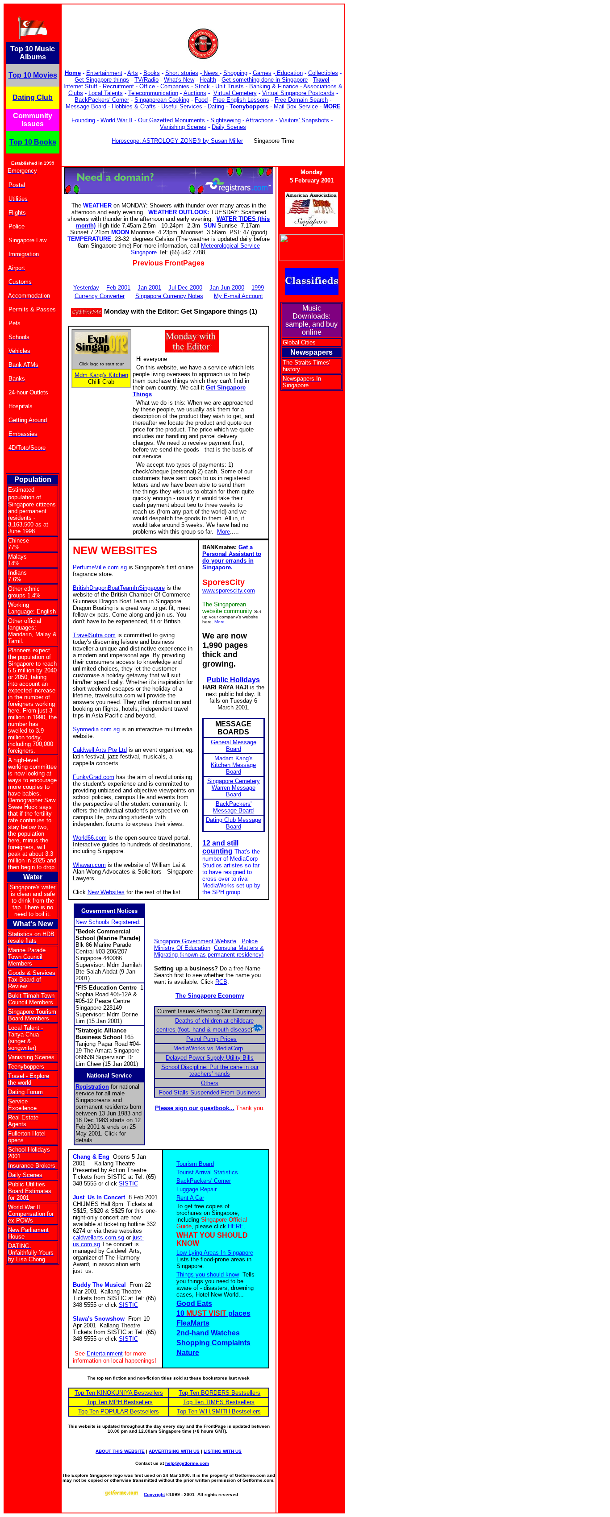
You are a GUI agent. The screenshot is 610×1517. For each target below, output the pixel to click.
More (223, 531)
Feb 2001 (118, 287)
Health (208, 79)
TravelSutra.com (94, 635)
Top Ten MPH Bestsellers (120, 1402)
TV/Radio (146, 79)
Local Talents (105, 93)
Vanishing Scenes (183, 127)
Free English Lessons (241, 99)
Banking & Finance (273, 86)
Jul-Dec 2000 (185, 287)
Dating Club (33, 97)
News (211, 73)
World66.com (90, 837)
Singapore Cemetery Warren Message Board (233, 788)
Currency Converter (100, 296)
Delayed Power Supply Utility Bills (210, 1057)
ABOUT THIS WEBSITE (120, 1451)
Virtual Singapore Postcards (298, 93)
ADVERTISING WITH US (174, 1451)
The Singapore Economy (209, 995)
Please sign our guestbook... (194, 1108)
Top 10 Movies (32, 75)
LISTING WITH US (223, 1451)
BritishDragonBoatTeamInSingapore (119, 587)
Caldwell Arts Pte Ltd (100, 749)
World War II (116, 120)
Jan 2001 (149, 287)
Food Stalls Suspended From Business (209, 1092)
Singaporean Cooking (161, 99)
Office (147, 86)
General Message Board (233, 745)
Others (209, 1083)
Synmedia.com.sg (96, 729)
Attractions (260, 120)
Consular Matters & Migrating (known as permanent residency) (209, 951)
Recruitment (118, 86)
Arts (132, 73)
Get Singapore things (102, 79)
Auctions (195, 93)
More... (221, 621)
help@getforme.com (187, 1463)
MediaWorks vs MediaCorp (208, 1048)
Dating (216, 106)
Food (201, 99)
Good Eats (194, 1303)
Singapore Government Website (195, 941)
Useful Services (181, 106)
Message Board (86, 106)
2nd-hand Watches (208, 1333)
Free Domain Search (301, 99)
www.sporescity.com (228, 590)
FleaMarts (192, 1323)
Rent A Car (190, 1197)
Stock (202, 86)
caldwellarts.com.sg (98, 1237)
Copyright (154, 1494)
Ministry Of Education (182, 948)
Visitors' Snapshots (304, 120)
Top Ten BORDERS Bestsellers (219, 1392)
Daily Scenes (229, 127)
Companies (174, 86)
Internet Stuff (80, 86)
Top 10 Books (32, 142)
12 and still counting (220, 847)
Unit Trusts (229, 86)
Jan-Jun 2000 (226, 287)
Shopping (235, 73)
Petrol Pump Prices (211, 1039)
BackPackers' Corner (102, 99)
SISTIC (128, 1183)
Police (250, 941)
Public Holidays (233, 680)
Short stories (181, 73)
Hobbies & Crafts (134, 106)
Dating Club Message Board (233, 823)
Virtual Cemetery (235, 93)
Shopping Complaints (213, 1343)
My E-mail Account (238, 296)
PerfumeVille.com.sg (100, 567)
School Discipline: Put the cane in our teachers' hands (210, 1070)
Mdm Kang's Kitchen (101, 375)
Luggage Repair (196, 1189)
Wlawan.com (89, 865)
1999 (257, 287)
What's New (179, 79)
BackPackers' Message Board (233, 807)
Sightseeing (225, 120)
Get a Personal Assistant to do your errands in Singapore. (231, 557)
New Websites (106, 892)
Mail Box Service (296, 106)
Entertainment (104, 73)
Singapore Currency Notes (169, 296)
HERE (236, 1226)
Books (151, 73)
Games (262, 73)
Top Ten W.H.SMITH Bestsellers (219, 1411)
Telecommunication (153, 93)
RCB (221, 981)
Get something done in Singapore (264, 79)
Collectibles (323, 73)
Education (289, 73)
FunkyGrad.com (93, 777)
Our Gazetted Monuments (171, 120)
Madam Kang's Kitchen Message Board (233, 765)
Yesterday (86, 287)
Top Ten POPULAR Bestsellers (118, 1411)
